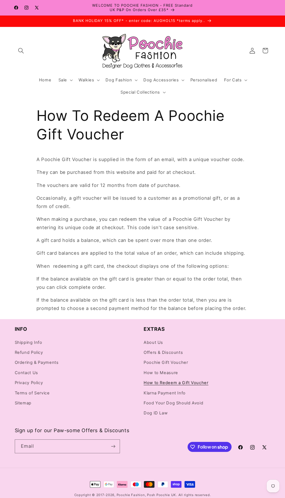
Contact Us (26, 372)
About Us (153, 342)
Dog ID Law (156, 413)
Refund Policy (29, 352)
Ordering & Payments (37, 362)
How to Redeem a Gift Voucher (176, 382)
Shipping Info (28, 342)
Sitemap (23, 403)
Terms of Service (32, 393)
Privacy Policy (29, 382)
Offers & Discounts (163, 352)
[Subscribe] (113, 446)
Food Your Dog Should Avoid (173, 403)
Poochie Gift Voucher (166, 362)
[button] (21, 50)
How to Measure (161, 372)
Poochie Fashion (131, 495)
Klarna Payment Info (165, 393)
